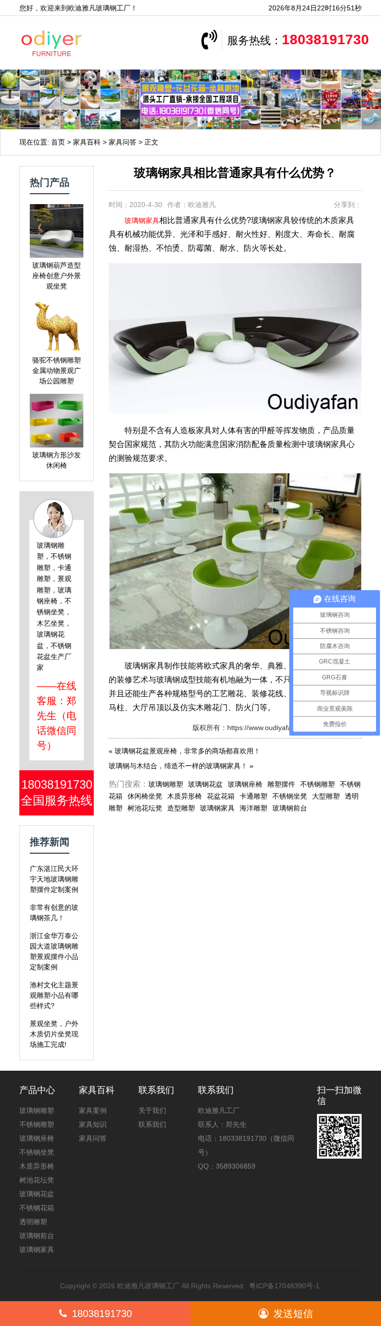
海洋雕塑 (253, 808)
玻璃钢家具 (142, 220)
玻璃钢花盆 (205, 784)
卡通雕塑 (253, 796)
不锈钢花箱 (36, 1208)
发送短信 (293, 1313)
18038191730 (325, 39)
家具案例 (93, 1110)
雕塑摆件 (281, 784)
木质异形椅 (184, 796)
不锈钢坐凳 (289, 796)
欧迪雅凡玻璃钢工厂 (148, 1286)
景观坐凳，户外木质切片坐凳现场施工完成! (54, 1034)
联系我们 (152, 1124)
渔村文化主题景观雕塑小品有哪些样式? (54, 995)
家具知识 (93, 1124)
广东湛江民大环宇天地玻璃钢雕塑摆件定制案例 (54, 879)
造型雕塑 (181, 808)
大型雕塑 (326, 796)
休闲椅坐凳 (144, 796)
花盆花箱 (221, 796)
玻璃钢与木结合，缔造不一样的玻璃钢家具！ (178, 766)
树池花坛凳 (144, 808)
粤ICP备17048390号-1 (284, 1286)
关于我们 (152, 1110)
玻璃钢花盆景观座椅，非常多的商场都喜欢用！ (187, 751)
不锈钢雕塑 (317, 784)
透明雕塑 (33, 1222)
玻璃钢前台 (289, 808)
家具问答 (122, 142)
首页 (58, 142)
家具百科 (87, 142)
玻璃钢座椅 (245, 784)
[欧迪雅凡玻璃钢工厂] (74, 43)
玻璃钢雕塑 (165, 784)
